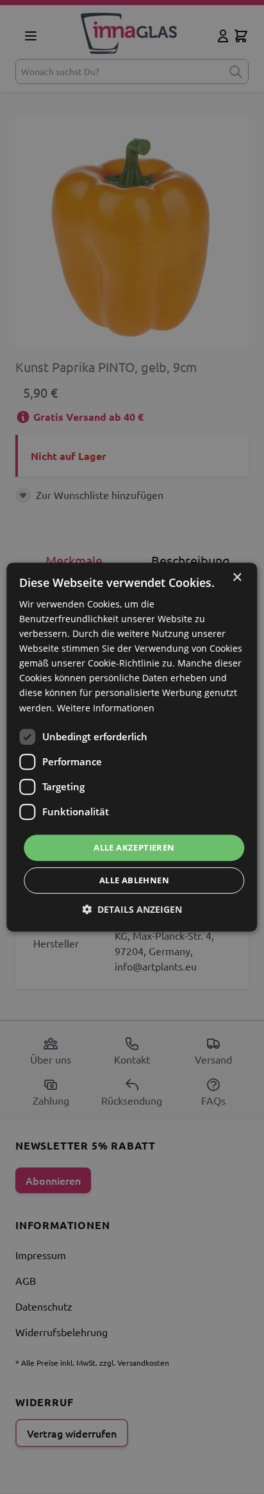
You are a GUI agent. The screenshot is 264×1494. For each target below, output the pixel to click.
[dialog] (132, 747)
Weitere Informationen (105, 708)
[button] (132, 909)
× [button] (237, 577)
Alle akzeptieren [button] (134, 847)
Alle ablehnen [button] (134, 880)
